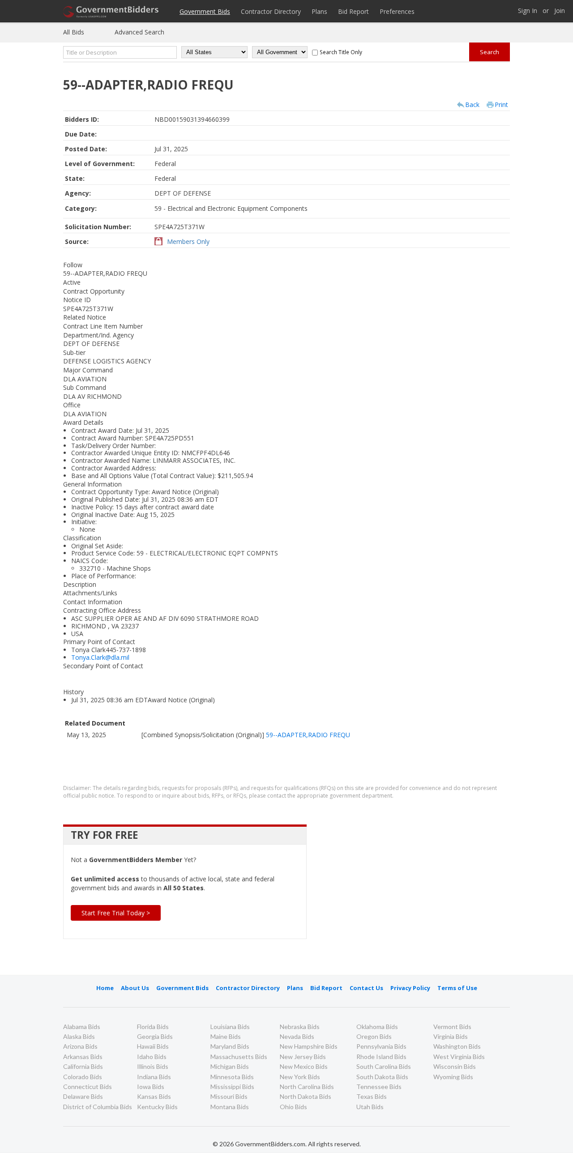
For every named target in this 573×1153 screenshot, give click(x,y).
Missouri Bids (229, 1096)
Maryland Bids (229, 1046)
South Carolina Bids (383, 1066)
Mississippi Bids (232, 1086)
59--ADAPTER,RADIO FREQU (308, 734)
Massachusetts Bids (238, 1056)
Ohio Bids (293, 1106)
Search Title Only (341, 52)
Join (559, 11)
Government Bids (205, 11)
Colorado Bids (82, 1076)
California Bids (83, 1066)
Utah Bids (370, 1106)
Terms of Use (457, 988)
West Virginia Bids (459, 1056)
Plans (319, 11)
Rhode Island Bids (381, 1056)
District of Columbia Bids (97, 1106)
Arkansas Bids (83, 1056)
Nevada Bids (297, 1036)
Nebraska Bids (300, 1026)
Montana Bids (229, 1106)
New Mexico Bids (304, 1066)
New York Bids (300, 1076)
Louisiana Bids (230, 1026)
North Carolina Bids (307, 1086)
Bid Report (353, 11)
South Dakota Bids (382, 1076)
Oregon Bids (374, 1036)
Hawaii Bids (153, 1046)
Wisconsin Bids (454, 1066)
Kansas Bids (154, 1096)
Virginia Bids (450, 1036)
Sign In (527, 11)
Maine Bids (225, 1036)
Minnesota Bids (232, 1076)
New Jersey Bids (303, 1056)
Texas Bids (371, 1096)
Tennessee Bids (379, 1086)
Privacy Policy (410, 988)
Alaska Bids (79, 1036)
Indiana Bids (154, 1076)
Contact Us (366, 988)
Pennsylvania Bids (381, 1046)
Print (501, 104)
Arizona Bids (80, 1046)
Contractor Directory (271, 11)
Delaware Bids (83, 1096)
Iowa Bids (150, 1086)
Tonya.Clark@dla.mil (100, 657)
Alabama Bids (81, 1026)
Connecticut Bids (87, 1086)
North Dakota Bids (305, 1096)
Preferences (397, 11)
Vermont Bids (452, 1026)
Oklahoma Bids (377, 1026)
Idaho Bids (152, 1056)
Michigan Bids (229, 1066)
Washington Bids (457, 1046)
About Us (135, 988)
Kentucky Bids (157, 1106)
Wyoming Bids (453, 1076)
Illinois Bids (152, 1066)
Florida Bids (153, 1026)
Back (472, 104)
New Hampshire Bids (309, 1046)
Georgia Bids (155, 1036)
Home (105, 988)
